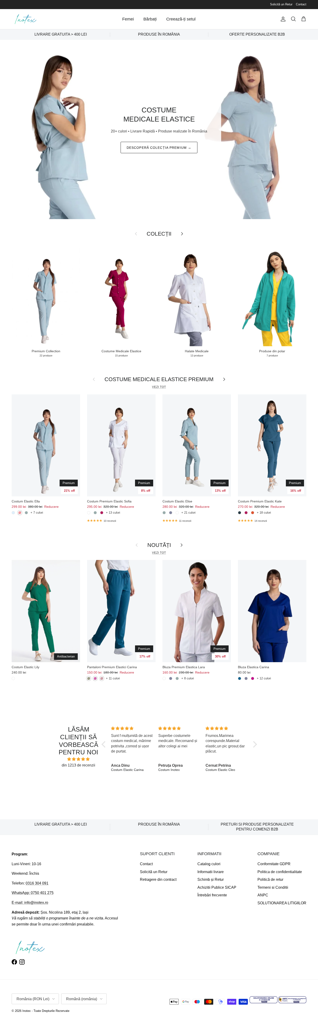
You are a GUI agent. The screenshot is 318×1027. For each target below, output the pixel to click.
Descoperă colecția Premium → (159, 147)
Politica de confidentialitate (279, 872)
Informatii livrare (210, 872)
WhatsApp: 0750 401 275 (33, 893)
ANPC (262, 895)
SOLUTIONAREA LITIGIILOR (281, 903)
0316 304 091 (37, 883)
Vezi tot (159, 387)
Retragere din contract (158, 879)
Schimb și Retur (210, 879)
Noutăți (159, 545)
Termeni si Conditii (272, 887)
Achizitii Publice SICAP (216, 887)
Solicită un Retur (281, 4)
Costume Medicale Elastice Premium (159, 379)
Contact (301, 4)
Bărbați (150, 19)
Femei (128, 19)
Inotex (26, 1011)
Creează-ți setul (181, 19)
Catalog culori (208, 864)
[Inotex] (26, 19)
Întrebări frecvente (212, 895)
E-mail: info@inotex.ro (30, 903)
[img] (78, 759)
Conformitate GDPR (274, 864)
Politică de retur (270, 879)
